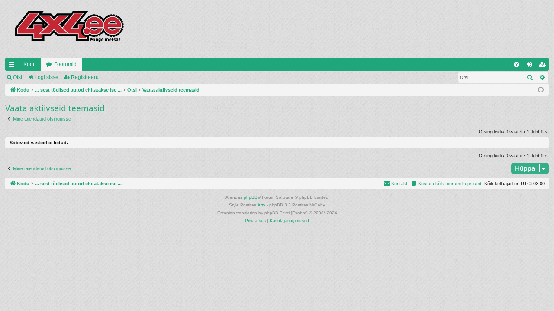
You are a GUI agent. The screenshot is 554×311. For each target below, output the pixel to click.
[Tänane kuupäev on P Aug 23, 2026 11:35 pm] (541, 90)
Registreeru (85, 77)
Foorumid (65, 64)
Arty (261, 205)
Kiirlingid (13, 66)
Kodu (29, 64)
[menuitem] (516, 64)
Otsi (17, 77)
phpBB (251, 197)
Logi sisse (46, 77)
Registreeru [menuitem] (544, 66)
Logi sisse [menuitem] (531, 66)
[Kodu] (68, 29)
